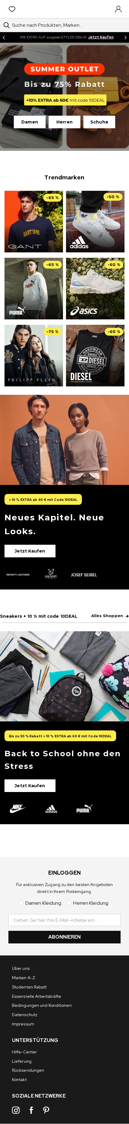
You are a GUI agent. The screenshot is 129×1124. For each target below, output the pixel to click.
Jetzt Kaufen (101, 37)
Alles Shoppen (110, 616)
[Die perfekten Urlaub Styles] (64, 492)
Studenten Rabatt (29, 987)
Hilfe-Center (24, 1052)
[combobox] (64, 25)
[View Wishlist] (13, 9)
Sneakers (38, 616)
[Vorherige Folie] (3, 37)
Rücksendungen (28, 1070)
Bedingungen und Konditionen (42, 1005)
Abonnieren (64, 937)
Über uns (21, 968)
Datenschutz (24, 1014)
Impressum (23, 1024)
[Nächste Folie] (125, 37)
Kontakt (19, 1079)
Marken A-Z (23, 977)
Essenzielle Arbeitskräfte (37, 996)
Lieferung (22, 1061)
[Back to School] (64, 727)
